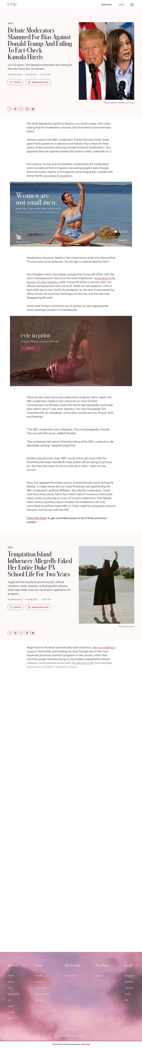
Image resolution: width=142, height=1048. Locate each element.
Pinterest (129, 987)
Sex (9, 1000)
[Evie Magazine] (12, 4)
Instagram (129, 975)
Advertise (39, 975)
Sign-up (99, 975)
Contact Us (40, 981)
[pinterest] (21, 109)
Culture (11, 1012)
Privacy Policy (41, 987)
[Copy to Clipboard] (33, 109)
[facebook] (9, 109)
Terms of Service (42, 994)
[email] (27, 109)
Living (10, 1006)
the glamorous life (82, 663)
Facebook (129, 981)
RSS (126, 1000)
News (10, 1018)
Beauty (11, 981)
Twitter (128, 994)
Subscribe (85, 1044)
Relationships (14, 994)
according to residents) (58, 175)
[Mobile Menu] (132, 4)
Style (10, 987)
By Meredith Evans (15, 74)
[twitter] (15, 109)
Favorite (17, 82)
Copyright (39, 1000)
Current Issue (71, 975)
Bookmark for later (40, 82)
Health (11, 975)
